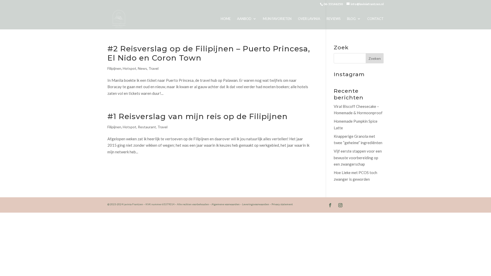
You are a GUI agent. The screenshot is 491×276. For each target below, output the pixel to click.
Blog (351, 19)
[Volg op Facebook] (330, 205)
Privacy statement (282, 204)
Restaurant (147, 127)
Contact (375, 19)
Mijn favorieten (277, 19)
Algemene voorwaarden (225, 204)
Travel (154, 68)
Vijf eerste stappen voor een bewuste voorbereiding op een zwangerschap (358, 157)
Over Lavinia (309, 19)
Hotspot (129, 68)
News (142, 68)
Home (226, 19)
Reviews (334, 19)
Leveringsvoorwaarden (255, 204)
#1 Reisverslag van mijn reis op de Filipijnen (197, 116)
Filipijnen (114, 68)
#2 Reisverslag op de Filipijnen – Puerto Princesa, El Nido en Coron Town (208, 53)
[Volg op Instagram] (340, 205)
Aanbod (244, 19)
